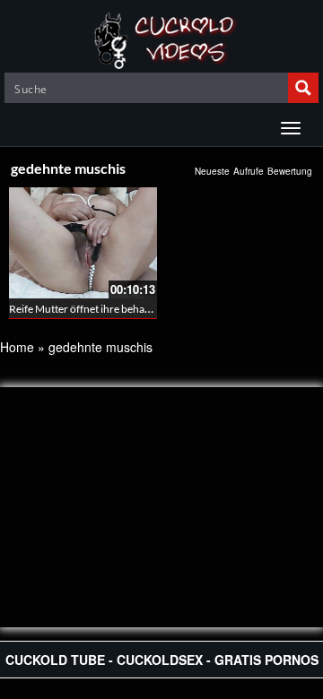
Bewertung (289, 171)
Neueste (212, 171)
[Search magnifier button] (303, 88)
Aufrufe (248, 171)
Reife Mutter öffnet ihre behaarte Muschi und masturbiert (143, 308)
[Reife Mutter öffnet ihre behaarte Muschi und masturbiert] (83, 242)
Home (17, 347)
